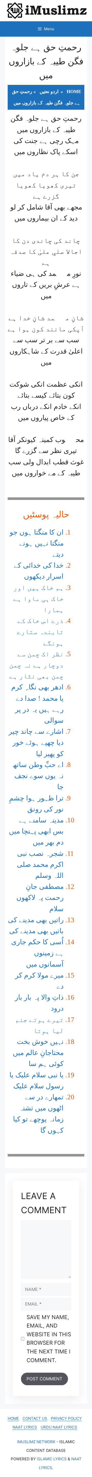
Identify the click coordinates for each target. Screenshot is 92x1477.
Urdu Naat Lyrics (59, 1427)
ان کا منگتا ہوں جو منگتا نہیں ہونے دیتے (37, 543)
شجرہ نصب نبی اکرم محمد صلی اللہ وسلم (40, 864)
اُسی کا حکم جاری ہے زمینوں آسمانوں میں (37, 953)
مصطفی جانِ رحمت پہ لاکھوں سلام (40, 897)
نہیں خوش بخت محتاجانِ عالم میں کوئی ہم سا (38, 1053)
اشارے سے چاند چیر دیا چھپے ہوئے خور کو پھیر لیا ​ (36, 742)
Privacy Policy (66, 1418)
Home (74, 91)
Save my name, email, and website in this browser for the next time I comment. (49, 1338)
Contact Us (34, 1418)
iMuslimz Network (36, 1441)
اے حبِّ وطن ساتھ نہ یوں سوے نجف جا (38, 776)
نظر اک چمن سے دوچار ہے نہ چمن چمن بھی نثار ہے (36, 665)
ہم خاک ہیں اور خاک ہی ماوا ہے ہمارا (38, 599)
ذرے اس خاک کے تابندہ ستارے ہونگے (40, 632)
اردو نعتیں (49, 91)
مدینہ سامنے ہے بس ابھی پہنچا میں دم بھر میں (36, 831)
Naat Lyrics (25, 1427)
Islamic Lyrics (52, 1458)
